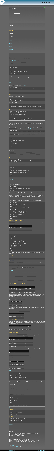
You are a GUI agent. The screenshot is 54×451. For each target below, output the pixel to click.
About (38, 450)
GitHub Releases (24, 85)
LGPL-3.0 (13, 445)
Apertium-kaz (17, 446)
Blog (9, 450)
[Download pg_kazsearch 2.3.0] (44, 8)
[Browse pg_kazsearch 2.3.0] (43, 8)
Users (39, 5)
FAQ (40, 450)
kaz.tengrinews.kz (21, 272)
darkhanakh (11, 6)
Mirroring (42, 450)
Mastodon (11, 450)
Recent (44, 5)
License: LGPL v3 (11, 60)
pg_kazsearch (16, 6)
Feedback (44, 450)
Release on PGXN (14, 450)
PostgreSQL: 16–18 (16, 60)
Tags (41, 5)
